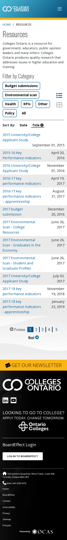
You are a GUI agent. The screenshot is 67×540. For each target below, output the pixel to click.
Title (36, 125)
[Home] (16, 8)
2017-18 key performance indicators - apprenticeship (22, 306)
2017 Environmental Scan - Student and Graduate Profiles (19, 263)
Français (7, 525)
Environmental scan (21, 95)
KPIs (27, 104)
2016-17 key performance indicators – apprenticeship (22, 196)
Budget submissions (21, 85)
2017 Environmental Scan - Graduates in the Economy (22, 245)
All (24, 113)
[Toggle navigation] (59, 8)
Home (7, 24)
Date (24, 125)
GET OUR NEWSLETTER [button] (37, 365)
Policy (9, 113)
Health (10, 104)
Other (43, 104)
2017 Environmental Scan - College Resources (19, 227)
